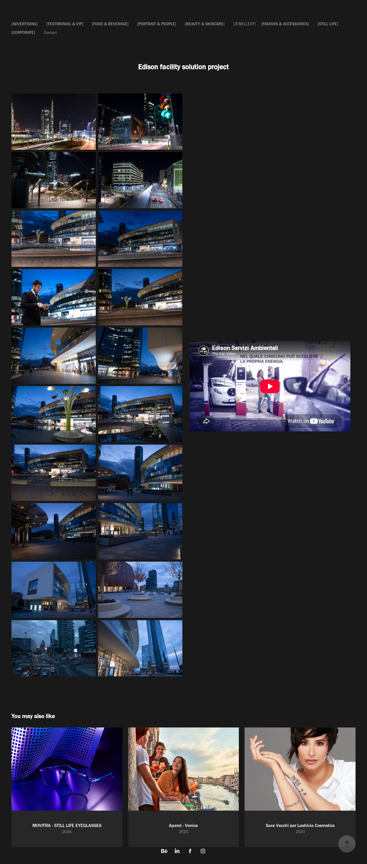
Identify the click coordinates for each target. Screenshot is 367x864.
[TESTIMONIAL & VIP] (64, 24)
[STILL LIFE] (328, 24)
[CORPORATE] (23, 32)
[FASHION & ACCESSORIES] (285, 24)
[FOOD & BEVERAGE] (110, 24)
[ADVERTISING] (24, 24)
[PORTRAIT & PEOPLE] (156, 24)
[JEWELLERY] (244, 24)
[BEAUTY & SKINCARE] (205, 24)
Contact (50, 32)
